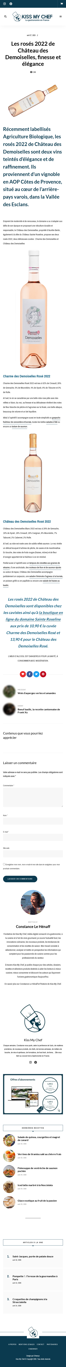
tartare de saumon (19, 426)
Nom (5, 815)
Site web (6, 848)
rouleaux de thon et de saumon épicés (45, 567)
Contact (40, 1344)
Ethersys (37, 1356)
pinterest (11, 4)
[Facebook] (30, 674)
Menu (61, 16)
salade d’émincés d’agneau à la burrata (45, 576)
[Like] (23, 674)
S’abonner (33, 1348)
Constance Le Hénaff (33, 926)
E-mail (6, 832)
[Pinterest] (43, 674)
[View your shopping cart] (61, 4)
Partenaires (52, 1344)
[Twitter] (36, 674)
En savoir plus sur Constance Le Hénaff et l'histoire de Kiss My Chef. (33, 984)
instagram (5, 4)
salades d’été (51, 422)
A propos (12, 1344)
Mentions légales (26, 1344)
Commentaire (8, 785)
